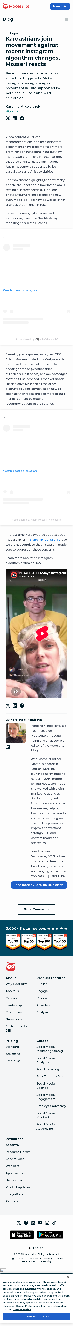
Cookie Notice (22, 1309)
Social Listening (47, 1069)
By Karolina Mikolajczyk (24, 719)
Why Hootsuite (16, 984)
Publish (41, 984)
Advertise (43, 1005)
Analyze (42, 1012)
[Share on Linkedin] (15, 118)
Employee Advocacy (51, 1106)
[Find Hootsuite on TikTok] (54, 1223)
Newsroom (14, 1019)
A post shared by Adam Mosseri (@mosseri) (36, 519)
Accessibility (45, 1261)
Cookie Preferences (36, 1316)
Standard (12, 1047)
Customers (14, 1012)
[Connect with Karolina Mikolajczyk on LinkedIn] (8, 747)
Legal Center (17, 1258)
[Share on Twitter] (8, 118)
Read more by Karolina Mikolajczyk (39, 885)
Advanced (13, 1054)
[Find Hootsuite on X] (19, 1223)
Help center (14, 1180)
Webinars (12, 1166)
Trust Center (34, 1258)
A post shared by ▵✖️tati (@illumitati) (36, 339)
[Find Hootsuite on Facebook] (26, 1223)
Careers (11, 998)
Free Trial (60, 6)
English (38, 1248)
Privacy (48, 1258)
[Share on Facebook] (22, 118)
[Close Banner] (68, 1277)
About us (12, 991)
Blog (8, 19)
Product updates (18, 1187)
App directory (15, 1173)
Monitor (42, 998)
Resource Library (18, 1152)
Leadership (14, 1005)
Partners (12, 1201)
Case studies (15, 1159)
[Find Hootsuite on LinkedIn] (33, 1223)
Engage (42, 991)
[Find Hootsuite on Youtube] (40, 1223)
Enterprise (13, 1061)
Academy (12, 1145)
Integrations (14, 1194)
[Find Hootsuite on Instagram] (47, 1223)
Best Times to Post (50, 1076)
